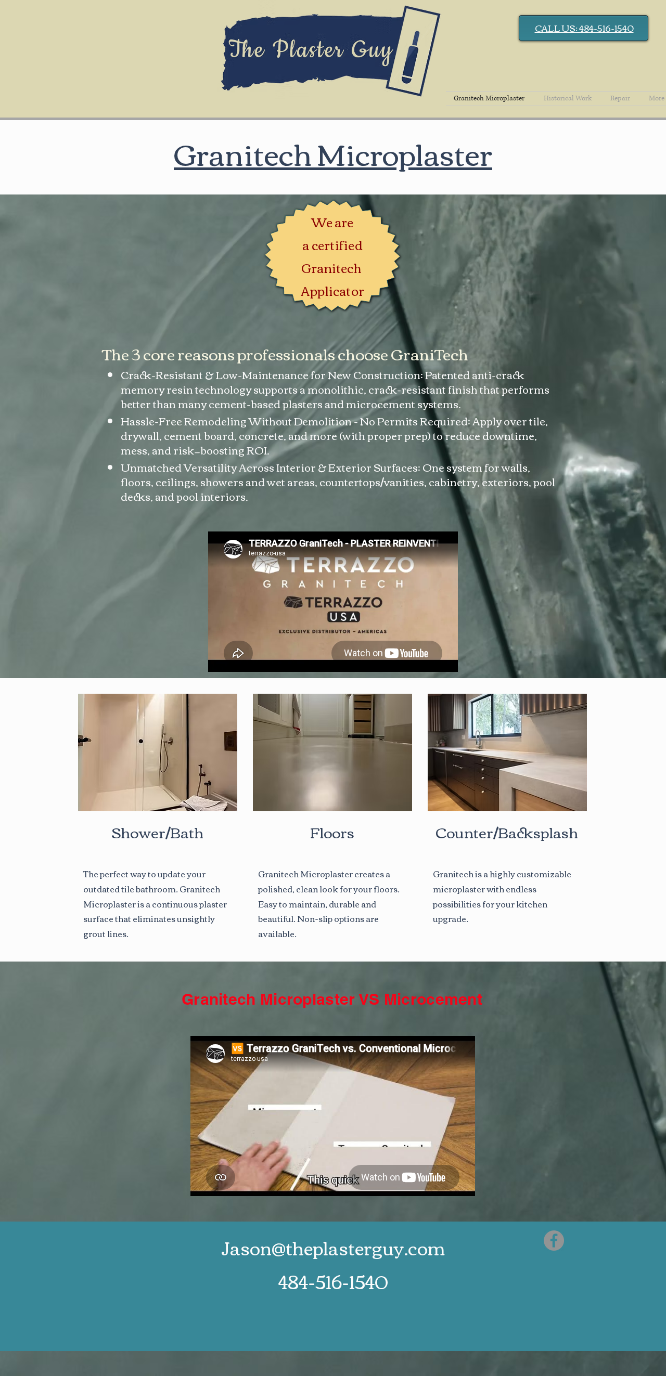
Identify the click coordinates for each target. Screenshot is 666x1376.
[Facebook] (554, 1240)
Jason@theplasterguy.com (333, 1247)
